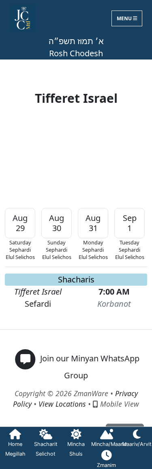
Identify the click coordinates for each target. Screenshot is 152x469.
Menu (125, 18)
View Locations (62, 404)
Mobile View (118, 404)
